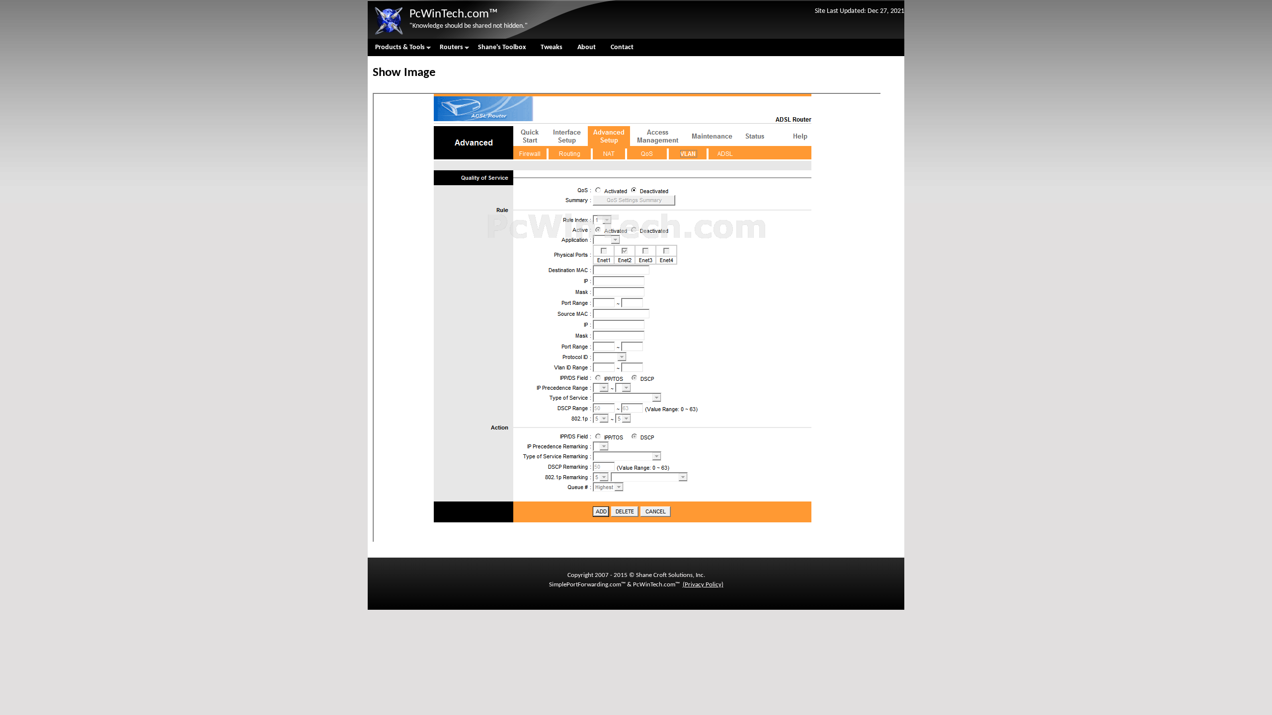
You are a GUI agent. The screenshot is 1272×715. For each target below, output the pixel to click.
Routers (447, 50)
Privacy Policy (703, 584)
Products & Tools (396, 50)
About (586, 47)
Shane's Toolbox (502, 47)
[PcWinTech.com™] (388, 35)
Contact (622, 47)
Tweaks (551, 47)
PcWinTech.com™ (453, 14)
